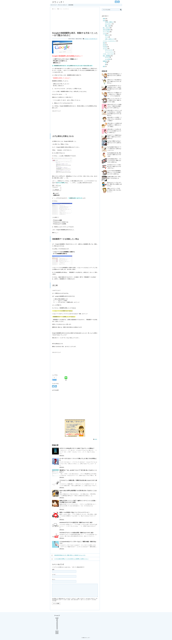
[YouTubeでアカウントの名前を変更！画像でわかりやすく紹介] (55, 535)
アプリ (106, 37)
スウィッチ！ (58, 2)
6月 (57, 622)
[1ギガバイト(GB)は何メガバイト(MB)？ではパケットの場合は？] (55, 451)
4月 (57, 625)
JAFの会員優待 (106, 29)
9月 (57, 619)
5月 (57, 624)
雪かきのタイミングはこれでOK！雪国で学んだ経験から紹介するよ (114, 184)
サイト (53, 579)
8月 (57, 620)
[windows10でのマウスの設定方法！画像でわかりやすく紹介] (55, 525)
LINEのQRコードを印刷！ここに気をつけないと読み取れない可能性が (114, 119)
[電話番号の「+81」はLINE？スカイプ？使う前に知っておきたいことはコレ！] (55, 473)
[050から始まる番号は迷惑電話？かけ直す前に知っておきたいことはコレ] (55, 493)
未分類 (104, 44)
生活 (104, 20)
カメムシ (107, 57)
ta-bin (95, 439)
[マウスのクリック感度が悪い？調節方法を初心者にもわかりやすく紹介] (55, 483)
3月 (57, 626)
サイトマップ (53, 4)
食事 (104, 18)
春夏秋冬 (105, 61)
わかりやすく (108, 23)
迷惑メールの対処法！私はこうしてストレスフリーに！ (74, 512)
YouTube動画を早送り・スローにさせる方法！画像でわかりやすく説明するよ (114, 160)
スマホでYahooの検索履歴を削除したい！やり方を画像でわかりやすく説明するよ (114, 172)
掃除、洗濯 (107, 25)
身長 (104, 66)
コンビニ (105, 48)
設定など (107, 35)
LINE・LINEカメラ (109, 39)
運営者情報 (70, 4)
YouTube (105, 46)
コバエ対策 (107, 59)
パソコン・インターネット (90, 38)
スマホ (104, 33)
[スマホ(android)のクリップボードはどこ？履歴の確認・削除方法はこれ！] (55, 544)
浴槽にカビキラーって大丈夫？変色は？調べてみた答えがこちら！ (114, 190)
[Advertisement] (75, 20)
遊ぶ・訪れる (106, 27)
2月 (57, 627)
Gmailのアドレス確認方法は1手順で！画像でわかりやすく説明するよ (114, 137)
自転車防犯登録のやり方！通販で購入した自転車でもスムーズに (69, 555)
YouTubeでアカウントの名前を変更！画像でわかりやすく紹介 (76, 532)
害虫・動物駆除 (106, 55)
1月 (57, 628)
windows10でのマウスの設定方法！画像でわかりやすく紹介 (76, 522)
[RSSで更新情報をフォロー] (118, 2)
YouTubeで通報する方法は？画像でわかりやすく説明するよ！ (114, 143)
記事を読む (61, 455)
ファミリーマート (109, 51)
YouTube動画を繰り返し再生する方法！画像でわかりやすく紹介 (114, 154)
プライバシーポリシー (62, 4)
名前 (53, 569)
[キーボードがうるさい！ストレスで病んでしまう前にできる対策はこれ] (55, 461)
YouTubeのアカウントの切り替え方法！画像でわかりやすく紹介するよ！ (114, 166)
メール (54, 574)
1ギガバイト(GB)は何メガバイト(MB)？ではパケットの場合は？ (76, 448)
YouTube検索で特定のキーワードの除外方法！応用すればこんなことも (114, 148)
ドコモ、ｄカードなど (108, 53)
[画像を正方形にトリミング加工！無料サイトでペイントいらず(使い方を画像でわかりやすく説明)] (55, 503)
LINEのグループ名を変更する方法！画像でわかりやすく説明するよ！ (114, 81)
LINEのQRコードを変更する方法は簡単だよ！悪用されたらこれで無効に (114, 125)
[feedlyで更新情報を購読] (116, 2)
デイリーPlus (106, 31)
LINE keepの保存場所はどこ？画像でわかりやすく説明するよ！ (114, 75)
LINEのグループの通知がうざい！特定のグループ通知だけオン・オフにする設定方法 (114, 94)
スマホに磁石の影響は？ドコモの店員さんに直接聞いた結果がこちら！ (71, 558)
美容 (104, 42)
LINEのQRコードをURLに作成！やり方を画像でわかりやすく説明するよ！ (114, 131)
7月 (57, 621)
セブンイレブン (109, 50)
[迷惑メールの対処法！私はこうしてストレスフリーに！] (55, 515)
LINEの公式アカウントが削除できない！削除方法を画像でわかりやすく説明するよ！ (114, 106)
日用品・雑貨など (109, 22)
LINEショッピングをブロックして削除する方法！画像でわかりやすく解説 (114, 100)
